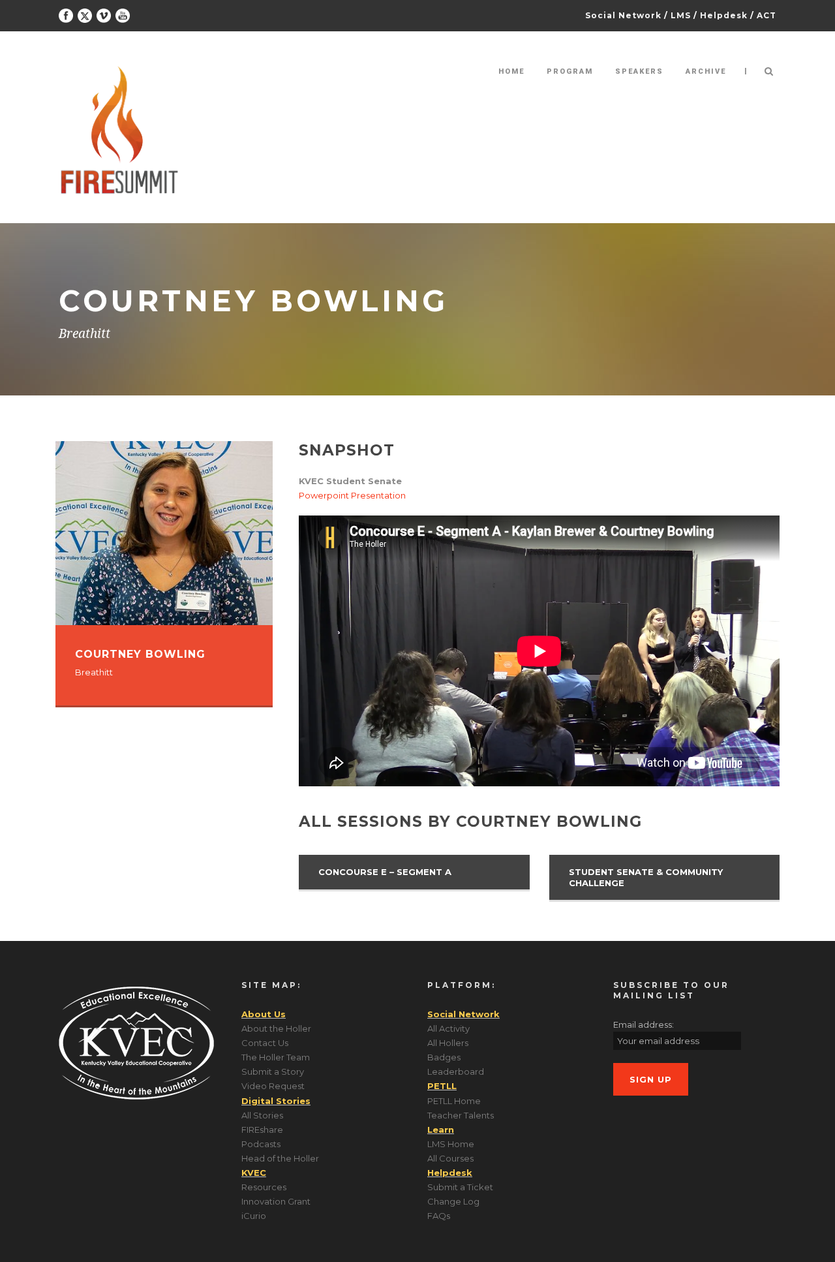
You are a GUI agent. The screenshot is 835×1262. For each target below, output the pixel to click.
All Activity (448, 1028)
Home (511, 71)
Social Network (623, 15)
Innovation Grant (276, 1201)
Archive (706, 71)
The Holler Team (275, 1057)
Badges (444, 1057)
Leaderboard (455, 1071)
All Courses (450, 1158)
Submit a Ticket (460, 1187)
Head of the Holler (280, 1158)
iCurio (253, 1215)
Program (570, 71)
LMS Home (450, 1144)
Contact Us (264, 1043)
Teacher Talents (460, 1115)
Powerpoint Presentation (352, 495)
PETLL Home (454, 1101)
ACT (766, 15)
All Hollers (447, 1043)
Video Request (273, 1086)
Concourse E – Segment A (384, 872)
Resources (263, 1187)
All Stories (262, 1115)
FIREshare (262, 1129)
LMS (681, 15)
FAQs (438, 1215)
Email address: (643, 1024)
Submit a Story (272, 1071)
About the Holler (276, 1028)
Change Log (453, 1201)
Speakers (639, 71)
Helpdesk (724, 15)
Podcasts (261, 1144)
